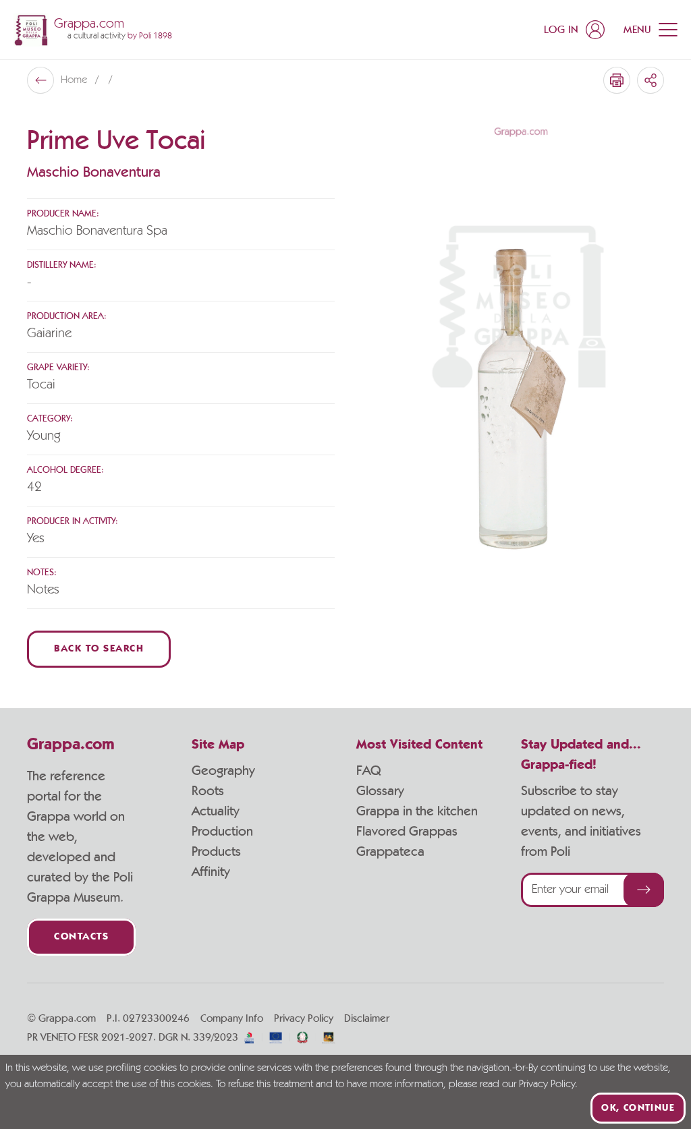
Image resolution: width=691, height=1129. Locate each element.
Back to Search (99, 649)
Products (216, 852)
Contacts (81, 937)
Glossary (380, 791)
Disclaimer (366, 1018)
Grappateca (390, 852)
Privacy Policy (303, 1018)
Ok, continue (638, 1108)
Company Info (231, 1018)
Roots (208, 791)
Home (75, 80)
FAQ (368, 771)
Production (222, 831)
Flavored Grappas (407, 831)
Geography (223, 771)
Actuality (216, 811)
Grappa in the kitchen (417, 811)
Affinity (211, 872)
